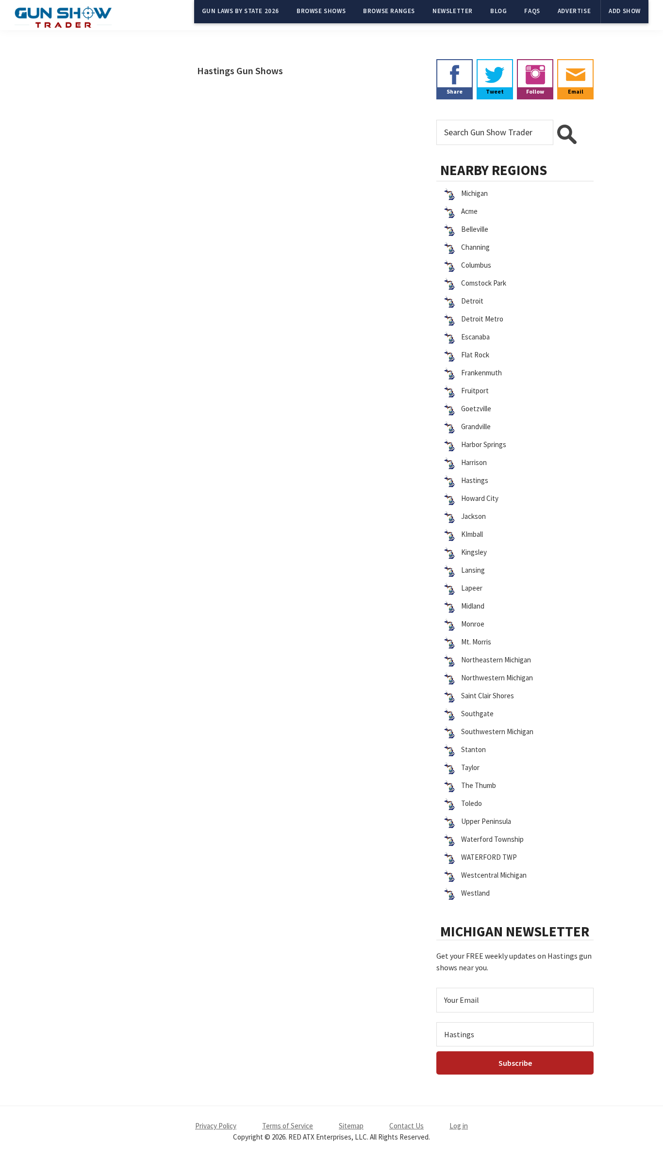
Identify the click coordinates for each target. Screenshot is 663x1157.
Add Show (625, 11)
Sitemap (351, 1125)
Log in (458, 1125)
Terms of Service (287, 1125)
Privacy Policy (215, 1125)
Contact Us (406, 1125)
